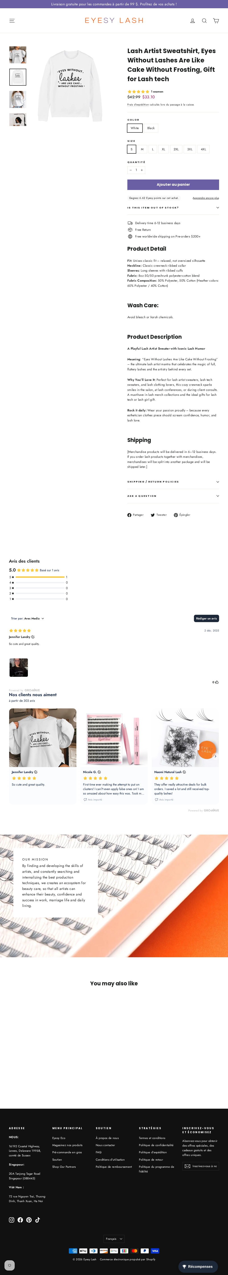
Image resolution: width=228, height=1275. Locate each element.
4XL (203, 149)
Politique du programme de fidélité (156, 1169)
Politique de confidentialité (156, 1145)
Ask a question (142, 496)
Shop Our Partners (64, 1167)
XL (163, 149)
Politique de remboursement (114, 1167)
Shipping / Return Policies (153, 481)
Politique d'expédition (153, 1152)
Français (111, 1239)
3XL (189, 149)
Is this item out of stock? (153, 207)
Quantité (136, 162)
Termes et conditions (152, 1138)
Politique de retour (151, 1159)
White (135, 128)
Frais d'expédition (138, 104)
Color (133, 120)
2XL (176, 149)
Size (131, 141)
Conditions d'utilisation (110, 1159)
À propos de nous (107, 1138)
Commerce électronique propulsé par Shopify (127, 1259)
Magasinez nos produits (67, 1145)
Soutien (57, 1159)
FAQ (99, 1152)
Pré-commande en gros (67, 1152)
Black (151, 128)
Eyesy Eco (58, 1138)
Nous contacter (105, 1145)
